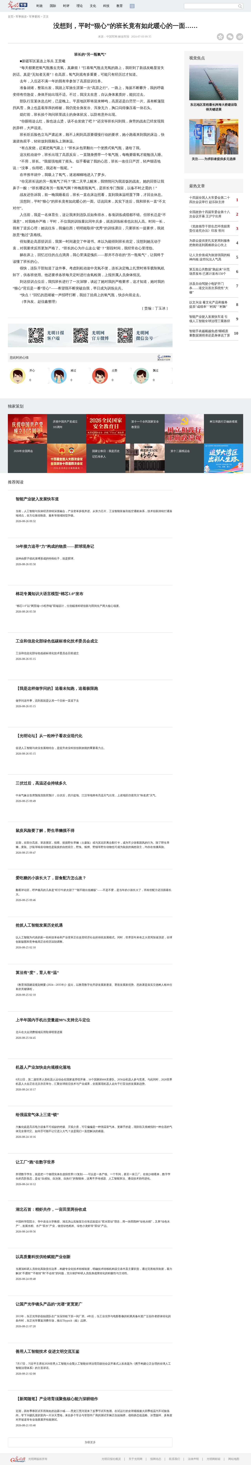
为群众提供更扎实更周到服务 (209, 240)
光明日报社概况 (111, 1459)
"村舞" (222, 306)
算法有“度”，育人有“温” (37, 972)
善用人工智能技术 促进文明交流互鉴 (47, 1351)
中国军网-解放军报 (117, 36)
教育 (119, 5)
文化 (93, 5)
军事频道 (21, 16)
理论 (79, 5)
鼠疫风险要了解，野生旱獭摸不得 (45, 830)
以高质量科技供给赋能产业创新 (43, 1257)
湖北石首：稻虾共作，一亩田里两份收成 (51, 1209)
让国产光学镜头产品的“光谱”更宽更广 (49, 1304)
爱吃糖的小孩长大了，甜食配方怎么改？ (51, 878)
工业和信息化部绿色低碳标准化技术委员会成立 (57, 641)
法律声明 (193, 1459)
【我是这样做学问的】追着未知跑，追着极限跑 (57, 688)
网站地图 (233, 1459)
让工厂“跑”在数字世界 (35, 1162)
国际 (53, 5)
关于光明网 (135, 1459)
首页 (10, 16)
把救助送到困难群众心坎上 (208, 245)
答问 (221, 230)
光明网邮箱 (213, 1459)
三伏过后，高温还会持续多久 (41, 783)
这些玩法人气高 (210, 259)
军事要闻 (34, 16)
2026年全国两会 (23, 451)
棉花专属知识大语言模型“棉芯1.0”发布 (49, 594)
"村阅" (212, 306)
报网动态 (155, 1459)
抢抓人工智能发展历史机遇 (39, 925)
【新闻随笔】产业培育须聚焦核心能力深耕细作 (57, 1399)
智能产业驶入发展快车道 (206, 316)
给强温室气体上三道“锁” (37, 1114)
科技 (106, 5)
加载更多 (90, 1442)
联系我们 (174, 1459)
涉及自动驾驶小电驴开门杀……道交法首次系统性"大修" (208, 288)
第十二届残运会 (180, 451)
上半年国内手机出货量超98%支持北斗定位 (53, 1020)
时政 (39, 5)
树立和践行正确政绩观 (223, 421)
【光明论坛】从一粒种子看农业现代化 (49, 736)
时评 (66, 5)
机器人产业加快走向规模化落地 (43, 1067)
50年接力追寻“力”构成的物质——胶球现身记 (55, 546)
